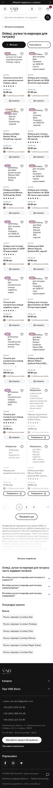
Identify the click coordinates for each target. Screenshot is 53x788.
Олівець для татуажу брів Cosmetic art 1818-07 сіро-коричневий (39, 304)
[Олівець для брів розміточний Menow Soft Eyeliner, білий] (14, 174)
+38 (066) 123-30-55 (14, 719)
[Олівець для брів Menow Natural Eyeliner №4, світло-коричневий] (39, 454)
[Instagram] (13, 763)
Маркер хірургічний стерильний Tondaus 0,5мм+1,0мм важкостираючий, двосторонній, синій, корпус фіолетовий (38, 417)
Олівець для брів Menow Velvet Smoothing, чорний (12, 136)
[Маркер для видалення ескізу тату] (14, 454)
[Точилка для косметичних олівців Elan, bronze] (14, 342)
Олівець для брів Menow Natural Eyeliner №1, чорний (37, 248)
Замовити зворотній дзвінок (22, 739)
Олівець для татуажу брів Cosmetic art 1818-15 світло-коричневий (39, 80)
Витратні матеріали (14, 26)
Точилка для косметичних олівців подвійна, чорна (13, 304)
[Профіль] (32, 9)
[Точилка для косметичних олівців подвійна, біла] (14, 398)
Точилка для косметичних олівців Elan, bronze (13, 361)
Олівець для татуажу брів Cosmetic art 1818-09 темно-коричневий (39, 192)
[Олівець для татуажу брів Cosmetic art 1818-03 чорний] (39, 118)
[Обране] (40, 9)
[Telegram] (21, 763)
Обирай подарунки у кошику (26, 2)
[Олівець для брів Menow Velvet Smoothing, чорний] (14, 118)
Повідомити (37, 437)
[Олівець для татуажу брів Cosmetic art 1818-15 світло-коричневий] (39, 61)
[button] (26, 579)
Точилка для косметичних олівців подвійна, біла (13, 417)
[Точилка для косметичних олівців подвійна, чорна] (14, 286)
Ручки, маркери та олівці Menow (19, 638)
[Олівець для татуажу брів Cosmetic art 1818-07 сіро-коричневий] (39, 286)
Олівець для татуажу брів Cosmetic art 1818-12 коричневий (14, 248)
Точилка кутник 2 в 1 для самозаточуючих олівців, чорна (13, 80)
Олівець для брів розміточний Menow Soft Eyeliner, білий (13, 192)
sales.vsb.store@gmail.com (18, 701)
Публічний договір (40, 778)
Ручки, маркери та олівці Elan (18, 652)
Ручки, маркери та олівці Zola (18, 617)
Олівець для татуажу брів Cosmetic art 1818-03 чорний (39, 136)
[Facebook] (5, 763)
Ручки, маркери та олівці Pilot (18, 631)
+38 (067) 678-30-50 (14, 707)
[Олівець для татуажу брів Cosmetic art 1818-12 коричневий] (14, 230)
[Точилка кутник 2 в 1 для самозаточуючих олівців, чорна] (14, 61)
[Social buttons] (48, 774)
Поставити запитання (13, 746)
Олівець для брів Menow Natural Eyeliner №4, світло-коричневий (37, 473)
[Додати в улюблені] (22, 54)
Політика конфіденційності (15, 778)
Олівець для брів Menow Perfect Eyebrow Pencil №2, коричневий (37, 361)
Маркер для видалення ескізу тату (14, 471)
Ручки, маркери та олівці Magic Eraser (22, 645)
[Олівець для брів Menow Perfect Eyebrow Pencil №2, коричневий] (39, 342)
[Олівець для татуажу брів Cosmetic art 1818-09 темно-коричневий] (39, 174)
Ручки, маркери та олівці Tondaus (20, 624)
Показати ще (26, 516)
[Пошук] (48, 17)
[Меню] (5, 9)
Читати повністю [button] (26, 558)
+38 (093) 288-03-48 (14, 713)
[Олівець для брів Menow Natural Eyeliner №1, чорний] (39, 230)
